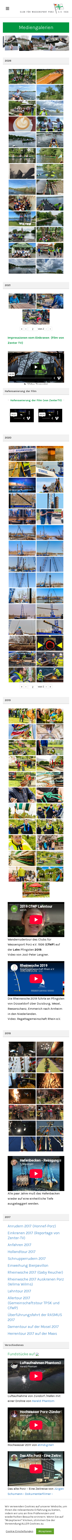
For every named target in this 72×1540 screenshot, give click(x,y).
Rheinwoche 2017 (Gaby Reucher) (35, 1272)
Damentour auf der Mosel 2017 (33, 1326)
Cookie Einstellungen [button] (19, 1531)
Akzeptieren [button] (45, 1531)
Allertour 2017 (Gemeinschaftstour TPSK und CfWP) (34, 1303)
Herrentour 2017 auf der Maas (32, 1333)
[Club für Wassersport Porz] (44, 8)
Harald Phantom (43, 1401)
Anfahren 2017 (19, 1245)
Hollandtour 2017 (22, 1252)
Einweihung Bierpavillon (28, 1265)
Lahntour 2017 (19, 1291)
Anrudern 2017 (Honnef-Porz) (32, 1226)
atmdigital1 (46, 1445)
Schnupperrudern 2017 (27, 1258)
